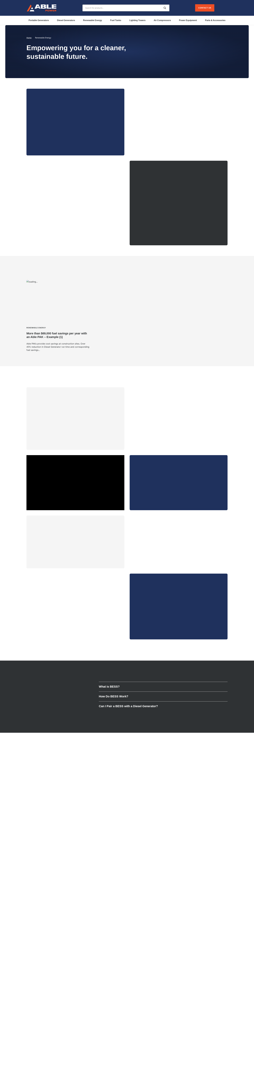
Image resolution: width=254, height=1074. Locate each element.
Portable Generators (39, 20)
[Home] (41, 8)
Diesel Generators (66, 20)
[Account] (219, 7)
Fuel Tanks (115, 20)
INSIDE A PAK (44, 554)
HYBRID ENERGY (149, 231)
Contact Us (204, 8)
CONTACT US (147, 620)
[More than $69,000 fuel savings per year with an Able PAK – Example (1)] (58, 316)
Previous (217, 269)
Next (224, 269)
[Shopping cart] (225, 7)
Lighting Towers (137, 20)
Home (28, 38)
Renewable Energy (92, 20)
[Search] (165, 8)
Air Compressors (162, 20)
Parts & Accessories (215, 20)
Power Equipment (188, 20)
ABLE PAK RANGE (46, 141)
